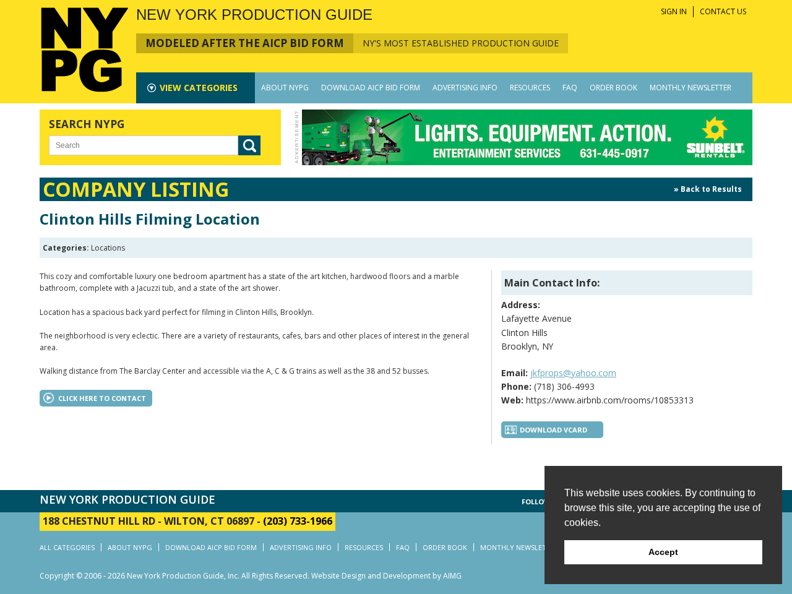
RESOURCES (530, 87)
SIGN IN (674, 11)
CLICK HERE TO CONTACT (102, 398)
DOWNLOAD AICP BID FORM (370, 87)
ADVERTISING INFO (465, 87)
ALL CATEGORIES (67, 547)
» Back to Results (708, 189)
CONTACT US (723, 11)
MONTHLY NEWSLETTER (690, 87)
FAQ (569, 87)
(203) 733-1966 (297, 521)
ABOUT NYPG (285, 87)
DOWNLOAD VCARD (553, 429)
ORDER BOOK (613, 87)
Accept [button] (663, 552)
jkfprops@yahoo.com (573, 373)
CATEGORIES (199, 87)
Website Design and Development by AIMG (386, 575)
